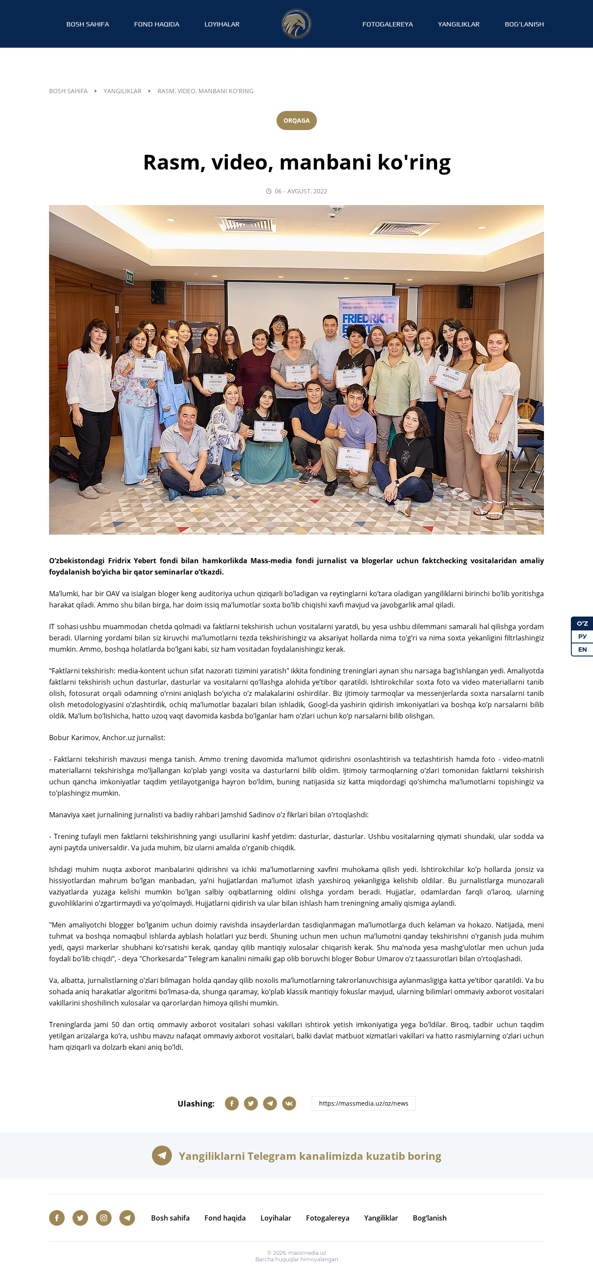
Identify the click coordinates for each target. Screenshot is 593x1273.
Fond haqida (156, 24)
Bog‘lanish (524, 24)
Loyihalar (222, 24)
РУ (582, 636)
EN (582, 649)
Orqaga (296, 120)
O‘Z (582, 623)
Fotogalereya (387, 24)
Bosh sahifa (87, 24)
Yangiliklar (459, 24)
